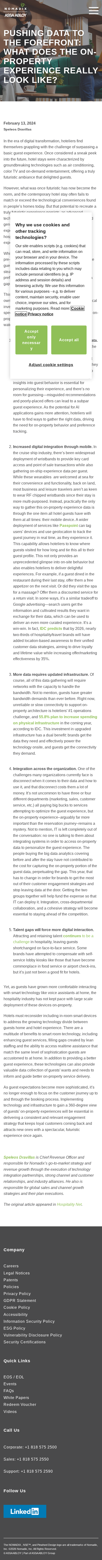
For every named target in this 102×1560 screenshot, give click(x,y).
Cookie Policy (17, 1307)
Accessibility (16, 1315)
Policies (11, 1287)
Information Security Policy (29, 1321)
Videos (10, 1412)
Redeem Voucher (20, 1405)
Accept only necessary (31, 339)
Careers (11, 1266)
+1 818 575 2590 (37, 1471)
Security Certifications (25, 1342)
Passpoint (69, 526)
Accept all (69, 340)
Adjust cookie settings (51, 365)
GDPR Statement (20, 1301)
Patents (11, 1280)
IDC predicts (51, 629)
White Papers (16, 1398)
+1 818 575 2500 (41, 1447)
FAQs (9, 1391)
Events (10, 1384)
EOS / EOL (14, 1377)
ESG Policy (14, 1328)
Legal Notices (17, 1273)
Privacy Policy (17, 1294)
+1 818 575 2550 (33, 1459)
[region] (51, 295)
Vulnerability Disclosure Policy (33, 1335)
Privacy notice (40, 314)
